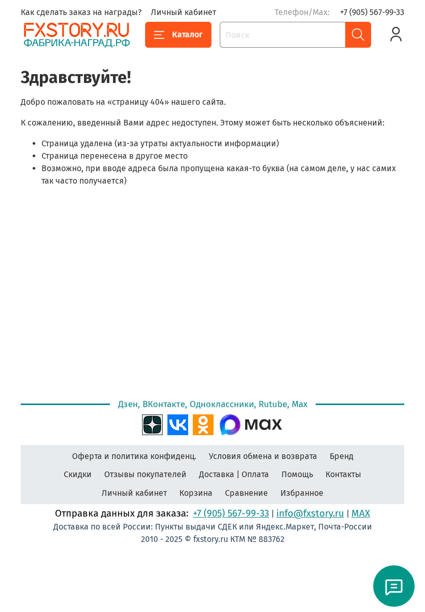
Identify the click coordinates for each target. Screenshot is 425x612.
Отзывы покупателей (145, 474)
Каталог (187, 34)
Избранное (301, 493)
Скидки (78, 474)
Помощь (297, 474)
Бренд (341, 456)
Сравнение (246, 493)
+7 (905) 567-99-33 (372, 12)
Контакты (343, 474)
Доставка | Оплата (234, 474)
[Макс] (251, 423)
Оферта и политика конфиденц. (134, 456)
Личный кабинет (183, 12)
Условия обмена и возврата (263, 456)
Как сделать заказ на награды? (81, 12)
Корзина (195, 493)
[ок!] (203, 423)
